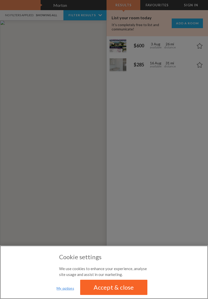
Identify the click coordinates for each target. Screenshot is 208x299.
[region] (104, 272)
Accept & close (114, 287)
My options (65, 288)
